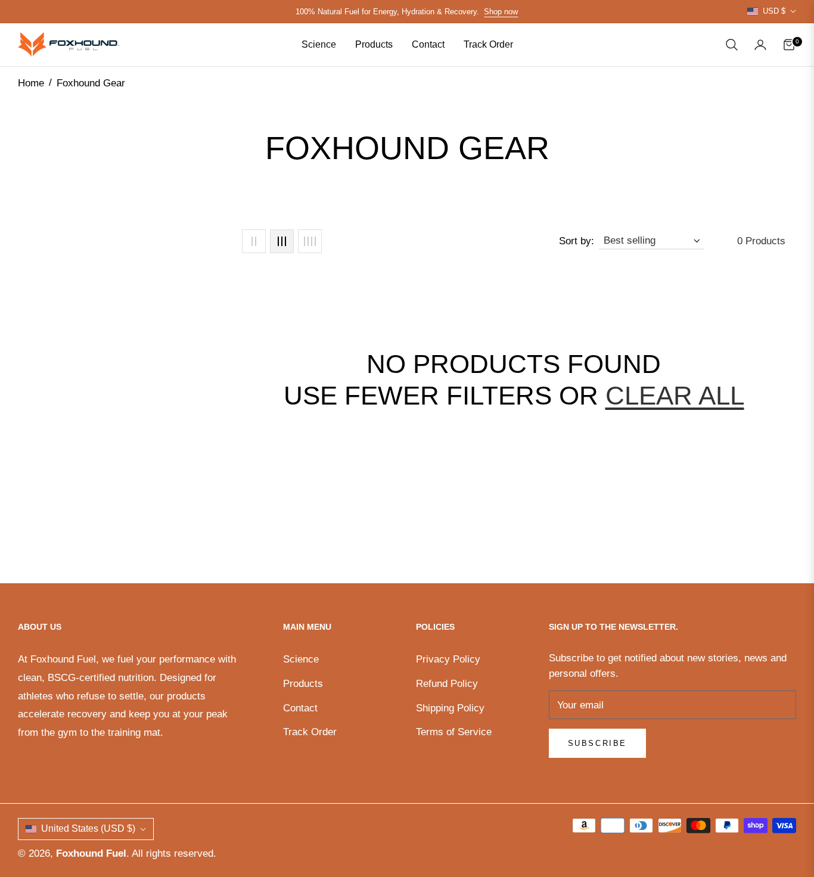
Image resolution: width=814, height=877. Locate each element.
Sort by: (576, 241)
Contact (300, 708)
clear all (674, 395)
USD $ (774, 11)
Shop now (501, 11)
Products (303, 683)
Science (301, 659)
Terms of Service (454, 732)
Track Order (310, 732)
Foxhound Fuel (91, 853)
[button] (731, 45)
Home (31, 83)
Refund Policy (447, 683)
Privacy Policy (448, 659)
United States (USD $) (88, 828)
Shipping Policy (450, 708)
